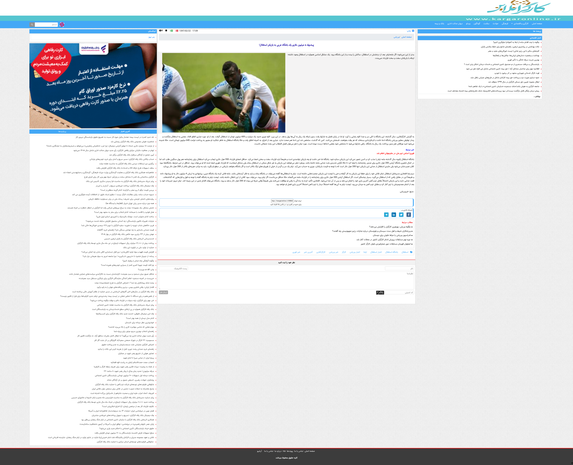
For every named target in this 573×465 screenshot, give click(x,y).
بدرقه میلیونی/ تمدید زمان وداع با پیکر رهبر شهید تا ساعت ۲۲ (129, 371)
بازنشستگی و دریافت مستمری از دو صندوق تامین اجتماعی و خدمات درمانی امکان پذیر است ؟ (501, 64)
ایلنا (365, 252)
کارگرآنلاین (320, 252)
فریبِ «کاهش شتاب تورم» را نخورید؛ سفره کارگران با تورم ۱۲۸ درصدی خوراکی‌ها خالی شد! (117, 225)
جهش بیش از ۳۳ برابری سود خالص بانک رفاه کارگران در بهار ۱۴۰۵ (127, 234)
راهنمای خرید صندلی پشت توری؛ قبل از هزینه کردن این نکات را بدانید (126, 349)
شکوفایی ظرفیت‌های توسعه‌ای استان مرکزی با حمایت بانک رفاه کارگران (125, 441)
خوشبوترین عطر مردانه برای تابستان (139, 322)
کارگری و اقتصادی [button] (521, 23)
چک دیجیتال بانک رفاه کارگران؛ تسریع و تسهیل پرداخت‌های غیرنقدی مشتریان (123, 415)
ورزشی (396, 37)
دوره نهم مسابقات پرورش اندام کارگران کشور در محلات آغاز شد (383, 239)
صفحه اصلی (537, 23)
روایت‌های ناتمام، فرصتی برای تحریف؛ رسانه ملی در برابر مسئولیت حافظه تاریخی (121, 199)
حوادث (495, 23)
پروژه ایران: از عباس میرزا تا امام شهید (138, 358)
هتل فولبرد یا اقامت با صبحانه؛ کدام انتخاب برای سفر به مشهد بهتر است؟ (124, 212)
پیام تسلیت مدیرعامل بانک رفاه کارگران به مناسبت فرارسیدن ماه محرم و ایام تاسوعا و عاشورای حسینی (112, 397)
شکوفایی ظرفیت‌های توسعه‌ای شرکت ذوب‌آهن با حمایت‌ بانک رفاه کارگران (124, 384)
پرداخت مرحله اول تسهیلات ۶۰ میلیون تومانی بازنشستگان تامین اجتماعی (124, 375)
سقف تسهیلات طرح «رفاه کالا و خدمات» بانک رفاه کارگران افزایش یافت (125, 168)
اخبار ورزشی (355, 252)
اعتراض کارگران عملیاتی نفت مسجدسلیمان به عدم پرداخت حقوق (128, 344)
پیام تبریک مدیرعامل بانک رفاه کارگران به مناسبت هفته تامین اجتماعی (125, 305)
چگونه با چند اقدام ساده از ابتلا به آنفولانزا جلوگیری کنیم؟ (516, 42)
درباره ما (278, 451)
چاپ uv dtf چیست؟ (146, 269)
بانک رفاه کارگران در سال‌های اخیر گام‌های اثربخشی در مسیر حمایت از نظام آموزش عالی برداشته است (113, 291)
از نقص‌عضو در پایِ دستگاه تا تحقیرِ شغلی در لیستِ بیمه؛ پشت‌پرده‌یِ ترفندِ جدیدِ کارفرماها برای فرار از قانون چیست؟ (107, 296)
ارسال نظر (163, 292)
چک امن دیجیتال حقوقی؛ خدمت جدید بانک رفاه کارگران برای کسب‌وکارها (125, 313)
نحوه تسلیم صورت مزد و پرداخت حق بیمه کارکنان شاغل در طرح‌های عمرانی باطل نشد (504, 77)
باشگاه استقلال (391, 252)
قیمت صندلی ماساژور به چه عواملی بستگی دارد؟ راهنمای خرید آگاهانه (125, 230)
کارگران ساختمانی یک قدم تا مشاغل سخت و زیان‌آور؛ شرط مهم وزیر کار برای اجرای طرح (119, 177)
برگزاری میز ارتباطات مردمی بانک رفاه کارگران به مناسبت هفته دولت (126, 163)
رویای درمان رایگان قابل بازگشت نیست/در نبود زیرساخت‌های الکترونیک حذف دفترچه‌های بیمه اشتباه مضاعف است (493, 91)
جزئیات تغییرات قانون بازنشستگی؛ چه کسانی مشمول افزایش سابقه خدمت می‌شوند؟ (120, 221)
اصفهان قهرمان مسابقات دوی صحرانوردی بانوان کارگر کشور (386, 244)
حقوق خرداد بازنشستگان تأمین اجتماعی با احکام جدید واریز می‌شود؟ (126, 428)
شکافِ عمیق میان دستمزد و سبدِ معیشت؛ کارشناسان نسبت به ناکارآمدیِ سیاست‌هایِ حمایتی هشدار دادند (111, 274)
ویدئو (468, 23)
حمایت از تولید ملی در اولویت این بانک (138, 247)
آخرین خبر (308, 252)
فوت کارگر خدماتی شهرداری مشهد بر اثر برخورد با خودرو (517, 73)
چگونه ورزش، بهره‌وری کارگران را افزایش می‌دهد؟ (390, 226)
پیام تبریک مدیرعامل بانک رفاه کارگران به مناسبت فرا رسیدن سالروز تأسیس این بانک (120, 181)
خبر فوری (296, 252)
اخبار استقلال (376, 252)
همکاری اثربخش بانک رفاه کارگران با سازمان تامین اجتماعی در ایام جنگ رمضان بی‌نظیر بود (117, 419)
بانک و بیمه (439, 23)
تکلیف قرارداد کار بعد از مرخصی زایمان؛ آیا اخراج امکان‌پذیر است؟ (128, 406)
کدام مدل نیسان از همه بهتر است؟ (140, 318)
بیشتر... (537, 96)
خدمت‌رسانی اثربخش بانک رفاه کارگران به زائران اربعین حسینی (129, 238)
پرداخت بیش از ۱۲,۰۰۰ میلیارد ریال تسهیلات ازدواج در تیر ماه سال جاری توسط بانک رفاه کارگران (115, 243)
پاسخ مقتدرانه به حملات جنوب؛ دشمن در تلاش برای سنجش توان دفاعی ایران (123, 388)
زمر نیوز (151, 37)
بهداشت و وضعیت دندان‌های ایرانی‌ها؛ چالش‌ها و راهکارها (516, 55)
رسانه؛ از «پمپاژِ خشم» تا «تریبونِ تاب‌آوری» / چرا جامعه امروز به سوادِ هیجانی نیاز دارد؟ (118, 256)
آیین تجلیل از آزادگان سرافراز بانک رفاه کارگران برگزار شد (131, 155)
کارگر (344, 252)
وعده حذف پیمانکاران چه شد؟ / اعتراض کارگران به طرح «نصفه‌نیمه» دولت (124, 283)
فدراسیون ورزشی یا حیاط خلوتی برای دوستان (392, 235)
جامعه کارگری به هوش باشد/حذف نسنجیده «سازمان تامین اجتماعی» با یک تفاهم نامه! (503, 86)
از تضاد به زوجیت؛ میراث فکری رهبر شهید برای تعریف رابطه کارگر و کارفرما (124, 366)
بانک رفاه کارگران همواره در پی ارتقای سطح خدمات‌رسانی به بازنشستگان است (123, 309)
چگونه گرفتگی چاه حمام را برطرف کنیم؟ (138, 260)
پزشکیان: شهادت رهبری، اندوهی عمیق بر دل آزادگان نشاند (130, 380)
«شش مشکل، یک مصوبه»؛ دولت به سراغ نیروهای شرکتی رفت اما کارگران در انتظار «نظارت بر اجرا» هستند (110, 207)
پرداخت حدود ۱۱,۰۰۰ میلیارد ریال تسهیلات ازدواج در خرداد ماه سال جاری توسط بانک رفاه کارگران (115, 402)
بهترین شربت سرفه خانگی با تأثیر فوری (523, 59)
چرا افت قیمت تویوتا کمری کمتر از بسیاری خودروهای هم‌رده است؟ (127, 265)
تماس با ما (298, 451)
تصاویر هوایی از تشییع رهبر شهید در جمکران (136, 353)
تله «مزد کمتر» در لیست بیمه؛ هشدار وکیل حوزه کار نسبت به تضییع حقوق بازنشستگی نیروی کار (115, 137)
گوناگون (477, 23)
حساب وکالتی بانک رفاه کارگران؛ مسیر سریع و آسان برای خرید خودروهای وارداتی (122, 159)
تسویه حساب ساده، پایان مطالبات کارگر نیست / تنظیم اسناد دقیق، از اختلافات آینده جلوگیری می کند (113, 194)
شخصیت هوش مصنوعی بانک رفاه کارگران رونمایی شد (132, 141)
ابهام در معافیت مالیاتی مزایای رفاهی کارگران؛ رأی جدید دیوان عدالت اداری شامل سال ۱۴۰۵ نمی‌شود (113, 150)
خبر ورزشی (333, 252)
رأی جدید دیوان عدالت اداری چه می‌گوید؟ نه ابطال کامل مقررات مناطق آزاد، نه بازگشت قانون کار (115, 335)
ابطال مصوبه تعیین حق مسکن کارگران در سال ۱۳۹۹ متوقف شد (513, 82)
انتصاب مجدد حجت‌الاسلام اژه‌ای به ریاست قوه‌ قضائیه (132, 362)
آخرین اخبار (125, 131)
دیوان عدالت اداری (455, 23)
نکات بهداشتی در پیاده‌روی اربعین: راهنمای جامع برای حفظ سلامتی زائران (510, 46)
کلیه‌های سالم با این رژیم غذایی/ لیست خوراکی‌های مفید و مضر (513, 51)
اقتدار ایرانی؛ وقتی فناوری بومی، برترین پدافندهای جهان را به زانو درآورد (125, 287)
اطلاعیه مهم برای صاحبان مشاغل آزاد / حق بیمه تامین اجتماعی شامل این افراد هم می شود (502, 68)
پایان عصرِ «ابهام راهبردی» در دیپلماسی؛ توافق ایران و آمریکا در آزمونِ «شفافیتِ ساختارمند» (117, 424)
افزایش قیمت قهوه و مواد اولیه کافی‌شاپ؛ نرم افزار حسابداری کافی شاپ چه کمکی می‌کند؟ (117, 252)
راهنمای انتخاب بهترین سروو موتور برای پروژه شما (134, 331)
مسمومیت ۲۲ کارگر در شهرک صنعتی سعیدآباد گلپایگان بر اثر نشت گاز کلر (124, 340)
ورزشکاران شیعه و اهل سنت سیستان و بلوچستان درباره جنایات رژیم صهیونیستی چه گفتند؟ (371, 231)
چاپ (409, 31)
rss (284, 451)
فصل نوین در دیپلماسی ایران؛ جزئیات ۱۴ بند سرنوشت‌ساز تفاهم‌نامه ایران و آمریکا (121, 411)
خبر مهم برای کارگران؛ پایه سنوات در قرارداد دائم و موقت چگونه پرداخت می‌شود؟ (122, 300)
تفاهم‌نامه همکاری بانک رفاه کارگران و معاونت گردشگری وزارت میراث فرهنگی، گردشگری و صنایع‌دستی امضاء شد (108, 172)
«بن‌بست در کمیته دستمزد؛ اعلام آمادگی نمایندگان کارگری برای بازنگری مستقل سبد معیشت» (116, 278)
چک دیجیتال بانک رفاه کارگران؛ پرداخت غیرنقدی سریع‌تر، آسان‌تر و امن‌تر (125, 185)
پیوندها (290, 451)
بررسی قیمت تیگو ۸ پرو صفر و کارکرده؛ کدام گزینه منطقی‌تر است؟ (127, 190)
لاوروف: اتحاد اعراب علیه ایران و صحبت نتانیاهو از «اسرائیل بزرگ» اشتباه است (122, 393)
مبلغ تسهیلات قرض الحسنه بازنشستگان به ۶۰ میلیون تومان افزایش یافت (124, 433)
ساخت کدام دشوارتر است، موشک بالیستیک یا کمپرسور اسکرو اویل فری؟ (125, 216)
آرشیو (259, 451)
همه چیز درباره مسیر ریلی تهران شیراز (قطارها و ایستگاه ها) (130, 203)
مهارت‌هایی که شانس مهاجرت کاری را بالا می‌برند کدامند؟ (131, 327)
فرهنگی (505, 23)
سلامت (486, 23)
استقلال (405, 252)
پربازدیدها (62, 131)
